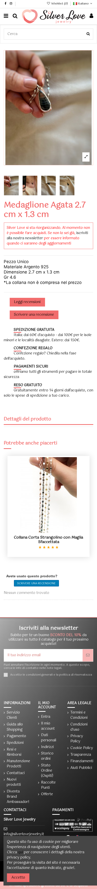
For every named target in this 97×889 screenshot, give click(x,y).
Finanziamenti (81, 761)
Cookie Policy (81, 748)
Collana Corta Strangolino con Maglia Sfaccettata (48, 539)
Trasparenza (80, 754)
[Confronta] (48, 531)
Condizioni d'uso (79, 727)
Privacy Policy (76, 739)
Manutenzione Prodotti (18, 764)
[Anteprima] (55, 531)
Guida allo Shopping (15, 727)
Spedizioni (15, 743)
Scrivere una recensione (36, 583)
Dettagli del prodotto (27, 420)
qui (20, 852)
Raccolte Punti (48, 785)
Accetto (18, 878)
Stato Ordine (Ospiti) (47, 771)
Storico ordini (47, 756)
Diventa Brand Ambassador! (18, 797)
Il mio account (48, 726)
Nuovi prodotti (14, 782)
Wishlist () (59, 3)
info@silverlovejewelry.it (24, 834)
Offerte (47, 794)
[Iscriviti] (88, 655)
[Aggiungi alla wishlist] (41, 531)
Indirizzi (47, 747)
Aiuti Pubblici (81, 768)
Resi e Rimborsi (14, 752)
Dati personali (48, 738)
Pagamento (16, 736)
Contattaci (16, 773)
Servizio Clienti (13, 715)
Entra (45, 716)
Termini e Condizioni (79, 715)
